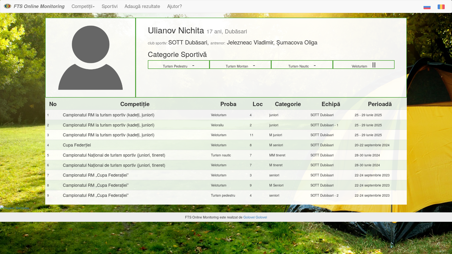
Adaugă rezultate (142, 6)
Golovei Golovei (255, 217)
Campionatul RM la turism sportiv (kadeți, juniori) (108, 114)
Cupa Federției (77, 145)
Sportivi (109, 6)
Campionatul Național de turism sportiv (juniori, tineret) (114, 155)
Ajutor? (174, 6)
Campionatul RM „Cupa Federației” (96, 175)
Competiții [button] (82, 6)
